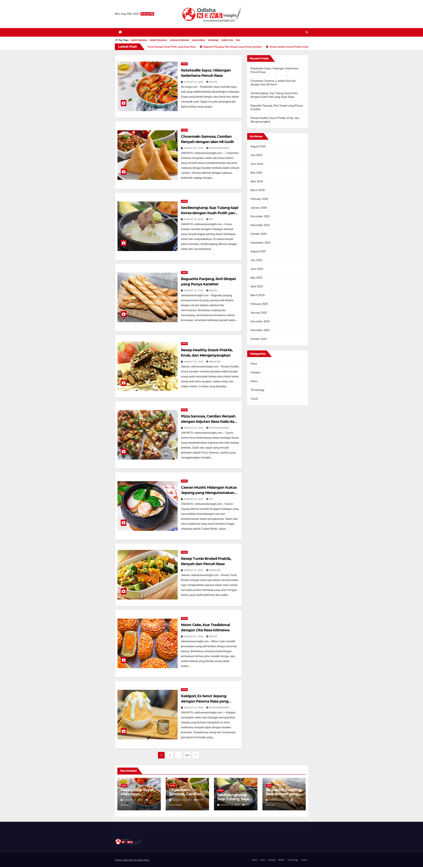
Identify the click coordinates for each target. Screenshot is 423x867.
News (253, 381)
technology (213, 40)
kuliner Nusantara (158, 40)
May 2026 (256, 172)
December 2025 (260, 216)
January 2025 (258, 312)
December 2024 (260, 321)
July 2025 (256, 260)
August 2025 (258, 251)
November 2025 (260, 225)
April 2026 (256, 181)
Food (184, 64)
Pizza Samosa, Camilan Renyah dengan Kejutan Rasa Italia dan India (209, 421)
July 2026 (256, 155)
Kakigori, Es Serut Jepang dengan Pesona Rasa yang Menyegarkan (204, 701)
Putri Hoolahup (219, 148)
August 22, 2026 (194, 290)
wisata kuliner (198, 40)
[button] (307, 32)
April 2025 (256, 286)
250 (187, 755)
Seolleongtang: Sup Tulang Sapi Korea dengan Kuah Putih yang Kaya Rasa (209, 212)
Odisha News (143, 860)
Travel (254, 398)
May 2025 (256, 277)
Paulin (213, 82)
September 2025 (260, 242)
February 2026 (259, 199)
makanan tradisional (179, 40)
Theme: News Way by (126, 860)
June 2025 (256, 269)
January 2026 (258, 207)
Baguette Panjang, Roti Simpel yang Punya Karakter (284, 793)
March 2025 (257, 295)
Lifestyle (255, 372)
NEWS (281, 860)
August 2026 (258, 146)
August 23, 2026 (194, 82)
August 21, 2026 (194, 570)
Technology (257, 390)
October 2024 (258, 339)
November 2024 (260, 330)
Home (254, 860)
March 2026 (257, 190)
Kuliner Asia (227, 40)
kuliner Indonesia (139, 40)
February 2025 (259, 304)
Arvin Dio (215, 362)
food (238, 40)
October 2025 (258, 234)
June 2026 (256, 164)
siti (211, 219)
